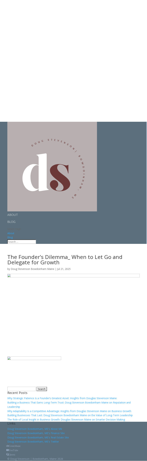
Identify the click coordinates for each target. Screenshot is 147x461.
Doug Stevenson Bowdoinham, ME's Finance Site (36, 433)
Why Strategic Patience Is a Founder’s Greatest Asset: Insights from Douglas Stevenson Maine (62, 398)
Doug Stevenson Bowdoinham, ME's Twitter (33, 441)
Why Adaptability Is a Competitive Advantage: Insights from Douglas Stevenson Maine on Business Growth (69, 411)
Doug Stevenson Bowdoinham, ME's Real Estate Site (38, 437)
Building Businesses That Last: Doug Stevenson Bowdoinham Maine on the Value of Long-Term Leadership (70, 415)
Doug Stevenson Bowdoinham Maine (32, 269)
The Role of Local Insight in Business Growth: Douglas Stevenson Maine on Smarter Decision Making (66, 419)
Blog (11, 222)
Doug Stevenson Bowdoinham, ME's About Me (34, 429)
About (12, 215)
